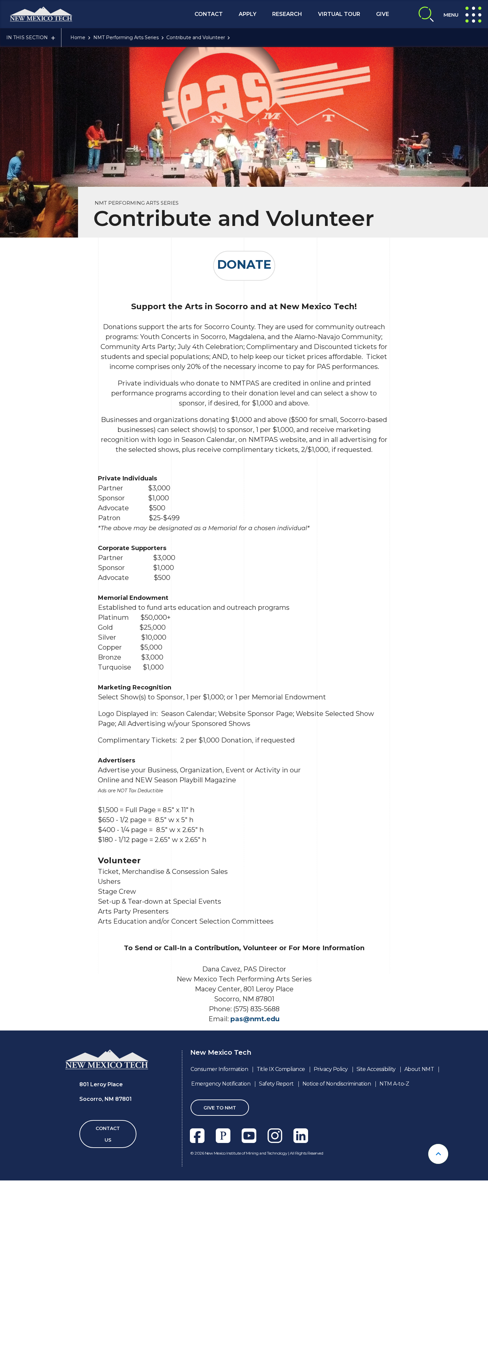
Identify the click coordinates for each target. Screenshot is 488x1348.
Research (287, 14)
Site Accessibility (376, 1069)
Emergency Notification (220, 1084)
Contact (209, 14)
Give (382, 14)
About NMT (419, 1069)
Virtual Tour (339, 14)
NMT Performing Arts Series (126, 37)
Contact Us (108, 1134)
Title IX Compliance (281, 1069)
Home (77, 37)
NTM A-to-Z (394, 1084)
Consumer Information (219, 1069)
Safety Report (276, 1084)
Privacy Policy (331, 1069)
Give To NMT (219, 1108)
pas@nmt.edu (255, 1019)
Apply (247, 14)
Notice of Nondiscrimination (336, 1084)
